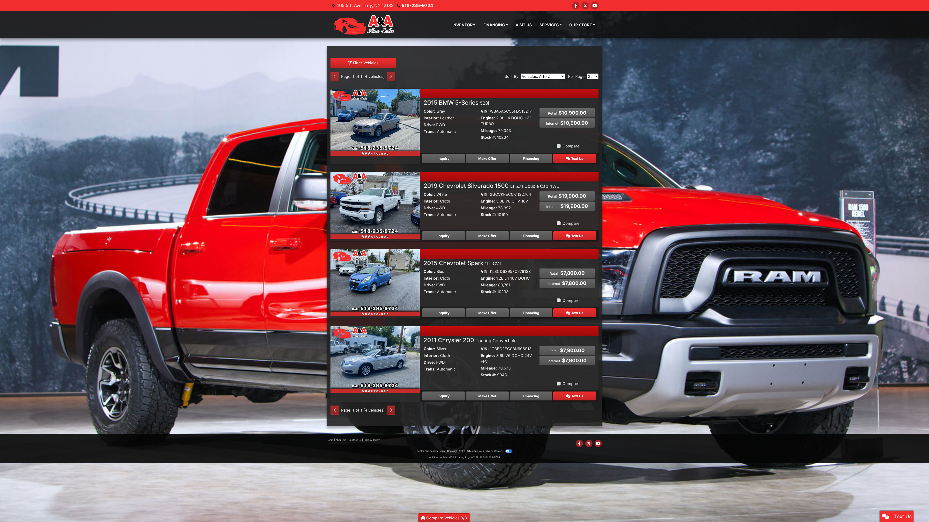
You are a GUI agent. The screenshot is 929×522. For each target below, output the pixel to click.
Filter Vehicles (365, 62)
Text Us (576, 158)
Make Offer (487, 158)
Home (330, 439)
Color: (429, 111)
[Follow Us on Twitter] (585, 5)
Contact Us (354, 439)
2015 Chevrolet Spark (463, 263)
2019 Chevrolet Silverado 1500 (492, 185)
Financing (531, 158)
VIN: (485, 111)
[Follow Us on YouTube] (594, 5)
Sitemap (472, 451)
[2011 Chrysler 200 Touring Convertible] (375, 359)
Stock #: (488, 137)
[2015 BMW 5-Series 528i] (375, 121)
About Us (341, 439)
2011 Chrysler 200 (470, 340)
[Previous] (334, 76)
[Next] (391, 76)
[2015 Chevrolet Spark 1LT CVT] (375, 282)
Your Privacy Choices (491, 451)
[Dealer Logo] (364, 25)
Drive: (429, 124)
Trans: (430, 131)
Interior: (431, 118)
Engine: (488, 118)
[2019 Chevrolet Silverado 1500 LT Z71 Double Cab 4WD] (375, 205)
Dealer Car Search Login (431, 451)
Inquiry (444, 158)
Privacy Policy (372, 439)
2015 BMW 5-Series (456, 102)
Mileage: (489, 130)
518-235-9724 (417, 5)
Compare (570, 146)
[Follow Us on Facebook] (575, 5)
